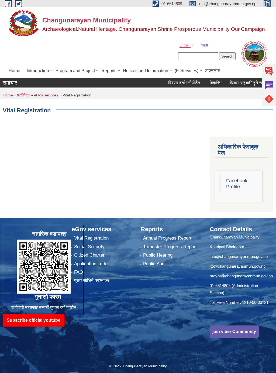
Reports (108, 70)
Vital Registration (91, 238)
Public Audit (155, 263)
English (185, 45)
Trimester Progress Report (170, 246)
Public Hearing (157, 255)
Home (14, 70)
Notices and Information (145, 70)
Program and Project (75, 70)
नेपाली (204, 45)
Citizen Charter (89, 255)
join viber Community (234, 331)
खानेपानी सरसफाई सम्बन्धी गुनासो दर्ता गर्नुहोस (43, 307)
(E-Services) (186, 70)
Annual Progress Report (167, 238)
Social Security (89, 246)
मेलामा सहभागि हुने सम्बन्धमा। (245, 82)
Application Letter (91, 263)
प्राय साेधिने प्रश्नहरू (91, 280)
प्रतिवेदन (23, 95)
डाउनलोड (212, 70)
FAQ (78, 272)
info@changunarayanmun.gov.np (239, 256)
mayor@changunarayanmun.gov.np (241, 276)
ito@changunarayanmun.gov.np (237, 266)
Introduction (38, 70)
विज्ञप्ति (207, 82)
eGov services (46, 95)
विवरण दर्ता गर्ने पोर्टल (177, 82)
